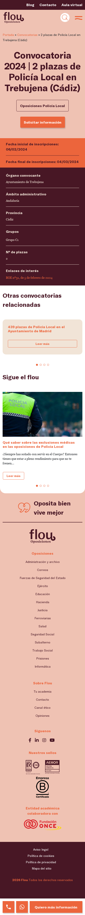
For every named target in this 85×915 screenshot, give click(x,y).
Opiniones (42, 715)
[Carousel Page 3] (44, 365)
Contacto (47, 5)
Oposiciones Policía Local (42, 106)
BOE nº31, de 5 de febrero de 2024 (29, 277)
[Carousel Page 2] (41, 365)
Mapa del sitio (41, 868)
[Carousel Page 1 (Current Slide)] (37, 365)
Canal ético (42, 707)
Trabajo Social (42, 650)
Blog (30, 5)
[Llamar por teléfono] (8, 907)
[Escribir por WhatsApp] (22, 907)
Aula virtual (71, 5)
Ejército (42, 586)
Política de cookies (40, 856)
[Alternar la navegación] (65, 17)
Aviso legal (40, 849)
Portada (8, 35)
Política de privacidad (41, 862)
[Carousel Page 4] (48, 365)
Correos (42, 570)
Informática (43, 666)
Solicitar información (42, 122)
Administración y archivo (43, 562)
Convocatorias (27, 35)
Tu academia (42, 691)
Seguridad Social (42, 634)
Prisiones (42, 658)
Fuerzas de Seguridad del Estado (43, 578)
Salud (42, 626)
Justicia (42, 610)
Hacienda (42, 602)
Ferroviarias (42, 618)
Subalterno (42, 642)
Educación (42, 594)
